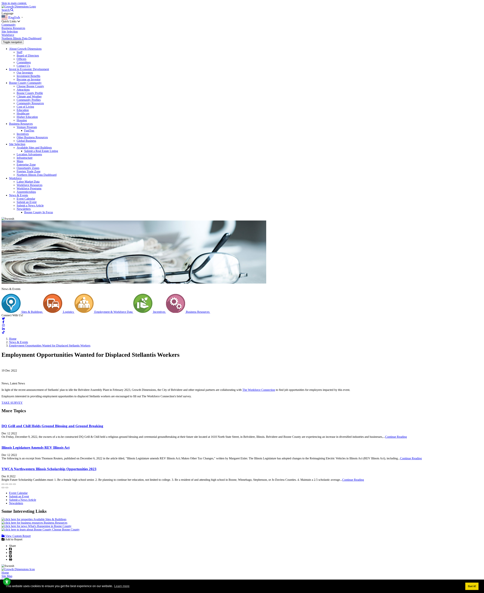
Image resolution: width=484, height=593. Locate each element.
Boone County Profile (30, 93)
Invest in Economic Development (29, 69)
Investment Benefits (28, 76)
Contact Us (23, 65)
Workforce (8, 35)
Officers (21, 59)
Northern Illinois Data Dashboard (21, 38)
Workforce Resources (29, 185)
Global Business (26, 140)
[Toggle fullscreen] (10, 484)
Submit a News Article (30, 205)
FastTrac (29, 130)
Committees (24, 62)
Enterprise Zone (26, 164)
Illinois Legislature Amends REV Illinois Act (36, 448)
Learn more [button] (122, 586)
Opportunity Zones (28, 168)
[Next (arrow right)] (6, 487)
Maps (20, 161)
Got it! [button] (472, 586)
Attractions (23, 89)
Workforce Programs (29, 188)
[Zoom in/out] (14, 484)
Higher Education (27, 116)
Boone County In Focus (38, 212)
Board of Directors (28, 55)
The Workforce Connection (258, 389)
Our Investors (25, 72)
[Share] (6, 484)
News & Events (18, 195)
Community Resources (30, 103)
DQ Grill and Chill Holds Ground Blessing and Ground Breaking (52, 426)
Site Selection (10, 31)
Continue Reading (396, 436)
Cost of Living (25, 106)
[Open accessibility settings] (7, 581)
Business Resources (13, 28)
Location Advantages (29, 154)
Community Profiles (29, 99)
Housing (22, 120)
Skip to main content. (14, 3)
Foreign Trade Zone (28, 171)
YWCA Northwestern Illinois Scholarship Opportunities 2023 (49, 469)
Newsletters (24, 208)
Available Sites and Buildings (34, 147)
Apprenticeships (26, 191)
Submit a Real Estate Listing (41, 151)
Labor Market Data (28, 181)
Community (9, 24)
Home (5, 572)
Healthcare (23, 113)
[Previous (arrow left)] (3, 487)
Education (23, 110)
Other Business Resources (32, 137)
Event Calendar (26, 198)
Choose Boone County (30, 86)
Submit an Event (26, 202)
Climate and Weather (29, 96)
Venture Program (27, 127)
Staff (19, 52)
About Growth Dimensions (25, 48)
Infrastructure (25, 157)
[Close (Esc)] (3, 484)
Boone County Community (25, 82)
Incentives (23, 134)
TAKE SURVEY (12, 402)
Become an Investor (28, 79)
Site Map (7, 576)
